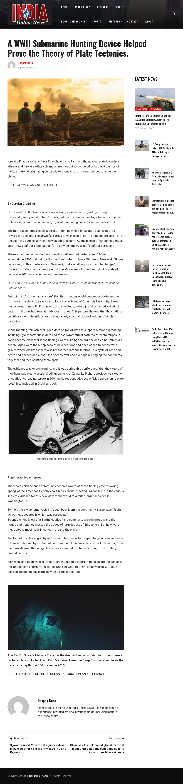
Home (64, 7)
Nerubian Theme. (39, 776)
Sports (97, 21)
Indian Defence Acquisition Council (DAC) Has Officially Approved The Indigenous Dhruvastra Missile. (153, 119)
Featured (114, 21)
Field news (141, 109)
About (149, 21)
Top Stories (155, 109)
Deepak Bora (25, 63)
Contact (132, 21)
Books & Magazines (73, 21)
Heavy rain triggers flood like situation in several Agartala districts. (163, 178)
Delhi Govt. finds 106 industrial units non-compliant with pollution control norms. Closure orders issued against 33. (163, 339)
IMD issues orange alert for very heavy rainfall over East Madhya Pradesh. (162, 307)
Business (102, 7)
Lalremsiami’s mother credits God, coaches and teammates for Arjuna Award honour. (163, 206)
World (119, 7)
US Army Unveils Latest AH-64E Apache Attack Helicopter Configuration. (163, 150)
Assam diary (82, 7)
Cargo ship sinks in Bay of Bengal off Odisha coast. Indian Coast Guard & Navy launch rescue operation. (162, 274)
